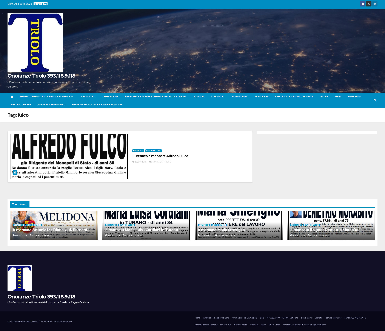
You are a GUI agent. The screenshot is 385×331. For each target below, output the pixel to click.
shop (338, 96)
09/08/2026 (114, 235)
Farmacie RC (239, 96)
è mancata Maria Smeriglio (221, 230)
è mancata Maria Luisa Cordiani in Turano (141, 230)
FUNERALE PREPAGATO (51, 104)
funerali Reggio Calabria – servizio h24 (47, 96)
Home (197, 318)
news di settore (153, 151)
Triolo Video (274, 324)
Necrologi (87, 96)
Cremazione (110, 96)
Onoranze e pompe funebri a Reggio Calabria (156, 96)
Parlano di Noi (21, 104)
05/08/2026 (299, 235)
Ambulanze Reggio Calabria (294, 96)
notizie (198, 96)
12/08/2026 (21, 235)
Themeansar (66, 321)
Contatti (217, 96)
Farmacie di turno (333, 318)
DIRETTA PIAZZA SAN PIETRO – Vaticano (97, 104)
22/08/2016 (141, 162)
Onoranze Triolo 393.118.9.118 (41, 76)
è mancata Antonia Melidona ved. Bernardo (51, 230)
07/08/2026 (206, 235)
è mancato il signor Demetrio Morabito (324, 230)
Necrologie (138, 151)
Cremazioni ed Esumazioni (244, 318)
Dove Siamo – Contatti (311, 318)
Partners (354, 96)
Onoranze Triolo (161, 162)
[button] (375, 100)
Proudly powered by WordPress (23, 321)
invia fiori (261, 96)
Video (324, 96)
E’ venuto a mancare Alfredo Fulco (160, 156)
